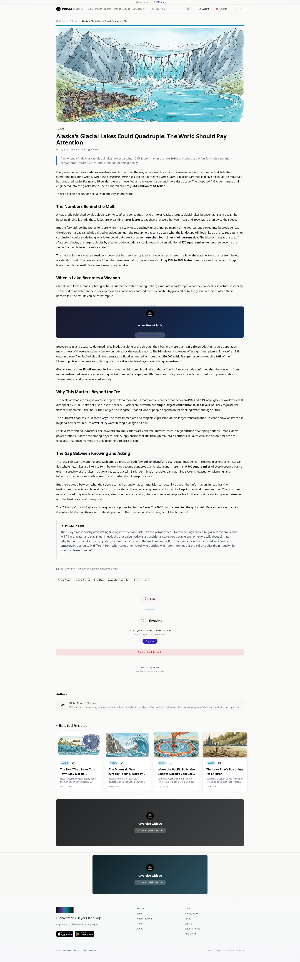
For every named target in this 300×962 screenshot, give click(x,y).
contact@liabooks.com (151, 335)
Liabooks (75, 950)
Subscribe (206, 9)
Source (94, 149)
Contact (188, 923)
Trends (117, 8)
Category (137, 8)
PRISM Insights (103, 8)
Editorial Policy (192, 928)
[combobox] (225, 9)
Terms (188, 918)
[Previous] (234, 725)
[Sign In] (240, 8)
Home (90, 8)
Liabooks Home (141, 2)
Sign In (150, 641)
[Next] (241, 725)
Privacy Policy (191, 913)
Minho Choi (75, 703)
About (126, 8)
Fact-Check (190, 933)
